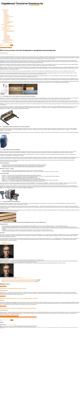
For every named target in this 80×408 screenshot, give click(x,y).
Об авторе (4, 242)
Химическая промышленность (7, 40)
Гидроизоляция (7, 36)
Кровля (5, 34)
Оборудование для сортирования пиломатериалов (9, 316)
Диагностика (6, 15)
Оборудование (7, 20)
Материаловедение (7, 22)
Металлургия (4, 24)
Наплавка (6, 11)
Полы (5, 33)
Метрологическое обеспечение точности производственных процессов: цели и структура (18, 280)
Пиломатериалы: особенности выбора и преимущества (13, 288)
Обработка (6, 13)
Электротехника (7, 28)
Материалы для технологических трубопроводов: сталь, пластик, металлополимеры (17, 281)
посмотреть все (20, 277)
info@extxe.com (5, 325)
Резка (5, 12)
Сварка (5, 10)
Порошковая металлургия (9, 26)
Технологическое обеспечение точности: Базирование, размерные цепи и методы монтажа (19, 279)
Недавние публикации (6, 243)
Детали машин (7, 18)
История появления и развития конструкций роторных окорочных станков (18, 308)
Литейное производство (8, 16)
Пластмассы (6, 41)
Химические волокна (8, 42)
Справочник (6, 23)
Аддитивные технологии (9, 21)
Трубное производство (8, 25)
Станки (5, 19)
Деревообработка (3, 47)
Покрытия (6, 14)
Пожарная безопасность (8, 30)
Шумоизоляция (7, 37)
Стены (5, 32)
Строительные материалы (9, 31)
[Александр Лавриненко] (7, 276)
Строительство (5, 29)
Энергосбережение (7, 39)
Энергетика (4, 27)
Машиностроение (5, 9)
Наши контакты (11, 325)
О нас (3, 43)
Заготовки (6, 17)
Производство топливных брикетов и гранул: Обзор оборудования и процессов (19, 298)
